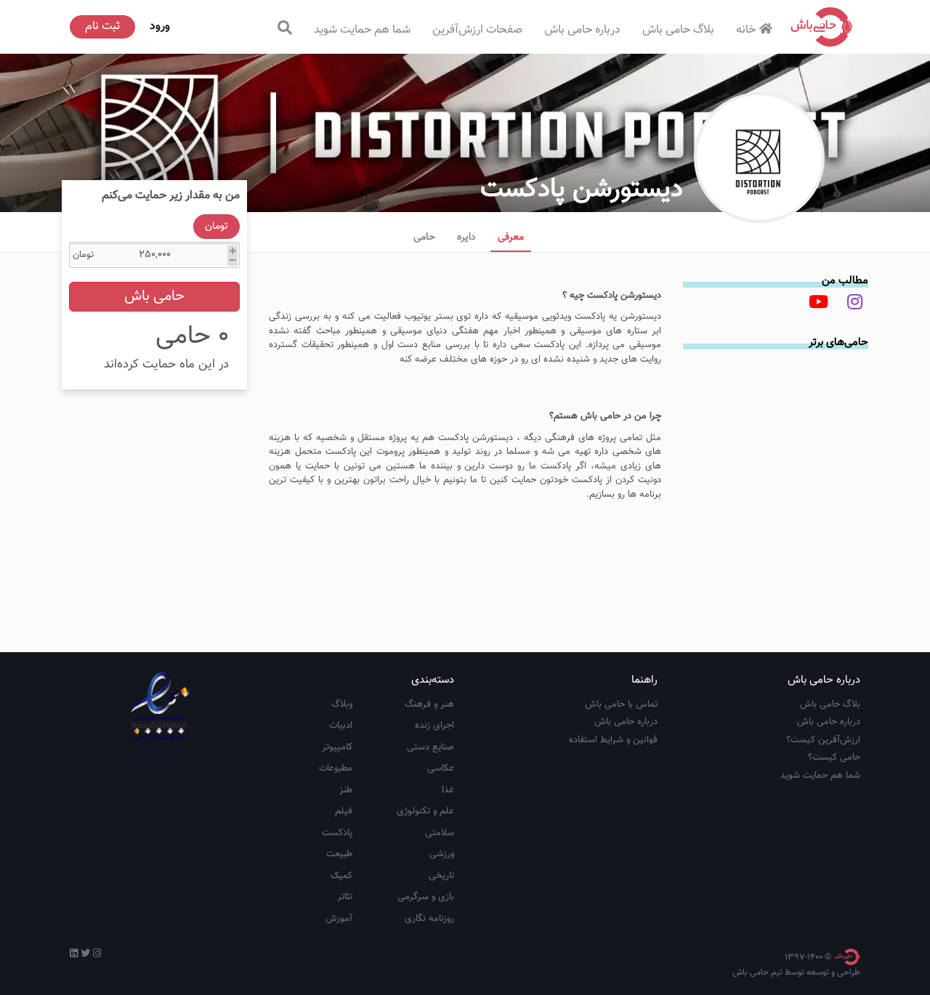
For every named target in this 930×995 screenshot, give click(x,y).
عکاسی (440, 768)
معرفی (511, 237)
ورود (160, 26)
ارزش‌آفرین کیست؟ (823, 740)
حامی (424, 237)
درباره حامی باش (582, 30)
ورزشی (441, 854)
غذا (448, 790)
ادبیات (340, 725)
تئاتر (344, 897)
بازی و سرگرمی (425, 897)
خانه (746, 30)
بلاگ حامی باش (678, 30)
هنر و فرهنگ (429, 704)
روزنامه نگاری (429, 918)
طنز (345, 790)
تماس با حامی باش (621, 704)
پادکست (337, 833)
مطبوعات (335, 768)
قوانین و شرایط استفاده (613, 740)
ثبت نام (102, 26)
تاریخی (441, 876)
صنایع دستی (430, 747)
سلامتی (439, 833)
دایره (466, 237)
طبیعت (339, 854)
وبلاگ (341, 704)
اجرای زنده (434, 725)
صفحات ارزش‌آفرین (477, 30)
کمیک (341, 876)
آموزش (339, 918)
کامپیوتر (337, 747)
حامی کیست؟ (834, 757)
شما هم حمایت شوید (362, 30)
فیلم (343, 811)
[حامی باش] (821, 27)
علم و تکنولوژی (425, 811)
